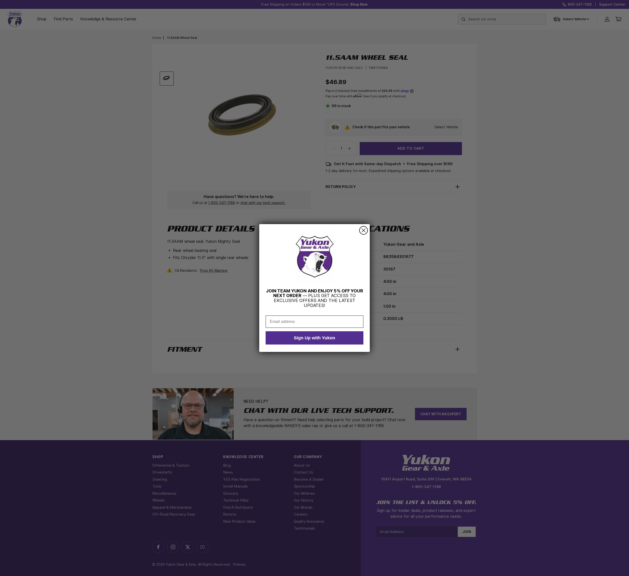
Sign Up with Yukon (314, 337)
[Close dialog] (363, 230)
